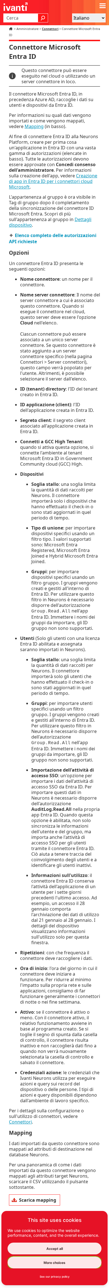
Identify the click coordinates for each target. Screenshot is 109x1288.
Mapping (34, 126)
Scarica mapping (37, 1200)
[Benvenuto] (11, 29)
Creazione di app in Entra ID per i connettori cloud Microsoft (53, 181)
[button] (43, 17)
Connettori (50, 29)
